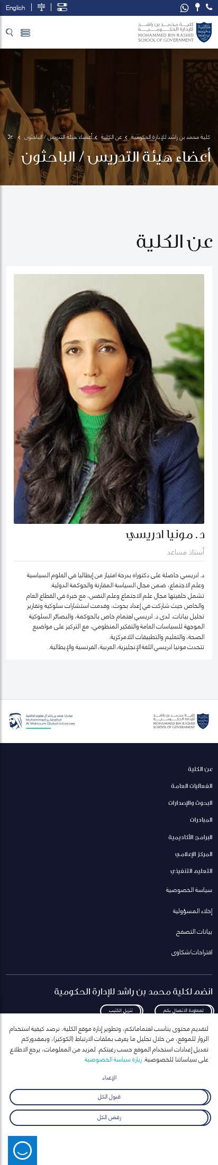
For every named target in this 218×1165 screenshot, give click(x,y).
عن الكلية (200, 768)
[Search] (9, 32)
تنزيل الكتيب (121, 1009)
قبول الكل (109, 1095)
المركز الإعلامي (193, 853)
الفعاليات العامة (191, 785)
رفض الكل (109, 1115)
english (15, 7)
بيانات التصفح (194, 931)
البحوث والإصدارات (190, 802)
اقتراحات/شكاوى (191, 951)
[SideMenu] (25, 32)
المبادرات (201, 819)
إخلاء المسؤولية (192, 910)
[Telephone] (209, 7)
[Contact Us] (197, 7)
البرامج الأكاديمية (190, 836)
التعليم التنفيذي (191, 870)
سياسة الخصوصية (189, 889)
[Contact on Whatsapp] (184, 8)
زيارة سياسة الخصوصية (113, 1059)
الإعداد (109, 1076)
